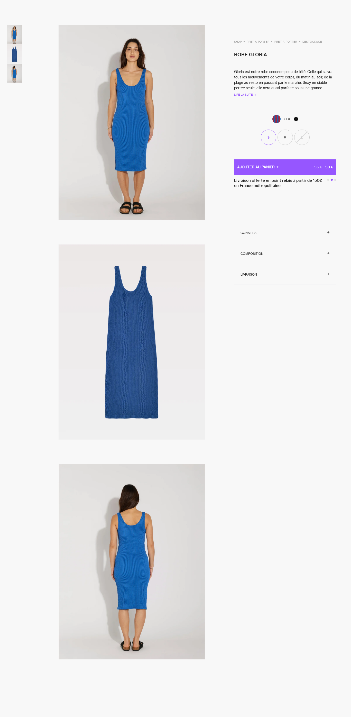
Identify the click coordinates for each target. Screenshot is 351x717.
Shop (238, 41)
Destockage (312, 41)
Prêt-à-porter (258, 41)
